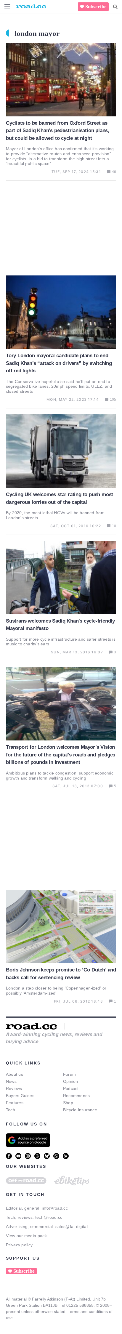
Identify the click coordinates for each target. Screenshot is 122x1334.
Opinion (70, 1081)
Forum (69, 1074)
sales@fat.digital (71, 1226)
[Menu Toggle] (7, 6)
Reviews (14, 1088)
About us (14, 1074)
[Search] (115, 6)
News (11, 1081)
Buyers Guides (20, 1095)
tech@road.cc (48, 1217)
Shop (68, 1102)
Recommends (76, 1095)
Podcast (71, 1088)
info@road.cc (55, 1208)
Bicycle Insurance (80, 1109)
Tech (10, 1109)
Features (14, 1102)
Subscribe (96, 6)
